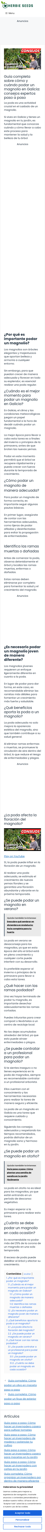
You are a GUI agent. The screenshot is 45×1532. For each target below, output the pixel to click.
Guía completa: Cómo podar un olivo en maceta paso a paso (20, 1385)
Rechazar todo (22, 1526)
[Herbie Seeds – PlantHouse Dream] (17, 4)
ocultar (27, 1274)
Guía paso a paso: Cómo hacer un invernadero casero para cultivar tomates (22, 1426)
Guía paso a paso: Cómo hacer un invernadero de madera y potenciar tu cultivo (20, 1440)
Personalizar (22, 1519)
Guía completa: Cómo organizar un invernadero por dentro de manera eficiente (22, 1477)
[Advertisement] (22, 32)
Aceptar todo (22, 1512)
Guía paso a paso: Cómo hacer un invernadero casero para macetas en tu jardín (22, 1453)
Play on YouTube (14, 856)
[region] (22, 1507)
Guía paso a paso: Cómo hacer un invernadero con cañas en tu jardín (20, 1465)
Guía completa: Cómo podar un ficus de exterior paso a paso (20, 1398)
